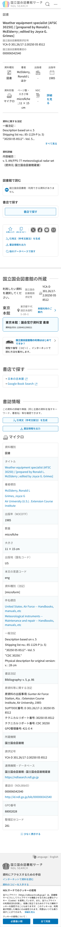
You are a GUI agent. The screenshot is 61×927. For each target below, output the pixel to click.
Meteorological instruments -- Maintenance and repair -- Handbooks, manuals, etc (29, 620)
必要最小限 (17, 921)
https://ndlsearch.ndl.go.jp (22, 777)
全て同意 (45, 921)
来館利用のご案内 (45, 310)
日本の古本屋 (16, 379)
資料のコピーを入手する (16, 884)
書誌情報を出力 (17, 244)
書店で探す (30, 212)
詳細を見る (49, 99)
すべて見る (51, 143)
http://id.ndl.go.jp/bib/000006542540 (28, 797)
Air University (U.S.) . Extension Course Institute (29, 503)
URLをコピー (21, 232)
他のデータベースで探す (22, 251)
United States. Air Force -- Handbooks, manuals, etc (29, 608)
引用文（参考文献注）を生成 (24, 238)
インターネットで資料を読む (18, 879)
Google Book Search (21, 383)
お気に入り (10, 232)
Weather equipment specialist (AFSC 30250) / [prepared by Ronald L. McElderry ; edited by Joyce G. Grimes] (29, 471)
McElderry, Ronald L (17, 490)
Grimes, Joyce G (15, 496)
